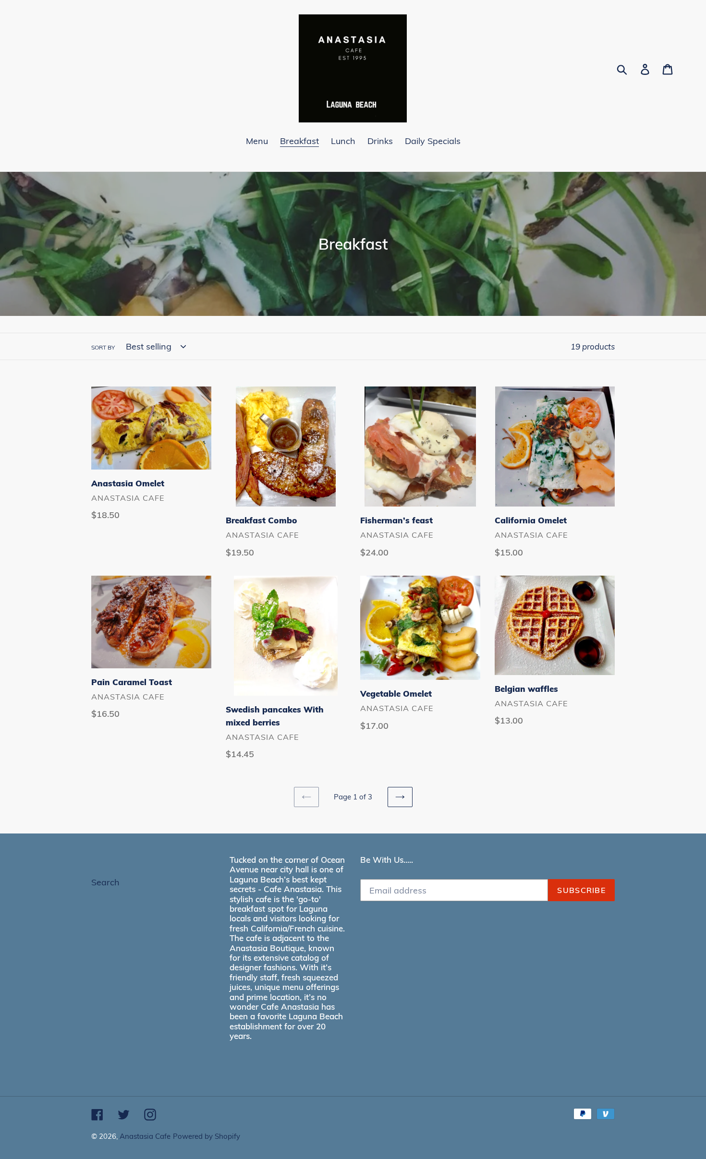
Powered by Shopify (206, 1136)
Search (105, 882)
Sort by (103, 347)
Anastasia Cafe (145, 1136)
